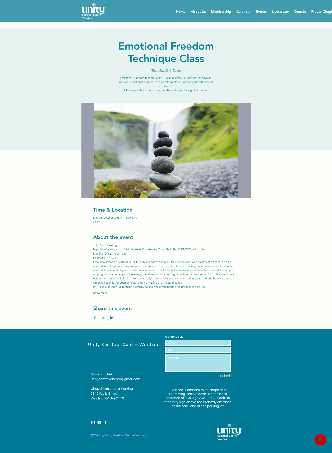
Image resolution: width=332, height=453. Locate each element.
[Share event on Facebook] (94, 317)
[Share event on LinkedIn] (111, 317)
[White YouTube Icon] (99, 422)
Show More (100, 292)
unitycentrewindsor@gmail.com (115, 379)
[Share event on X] (103, 317)
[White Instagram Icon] (93, 422)
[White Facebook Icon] (105, 422)
